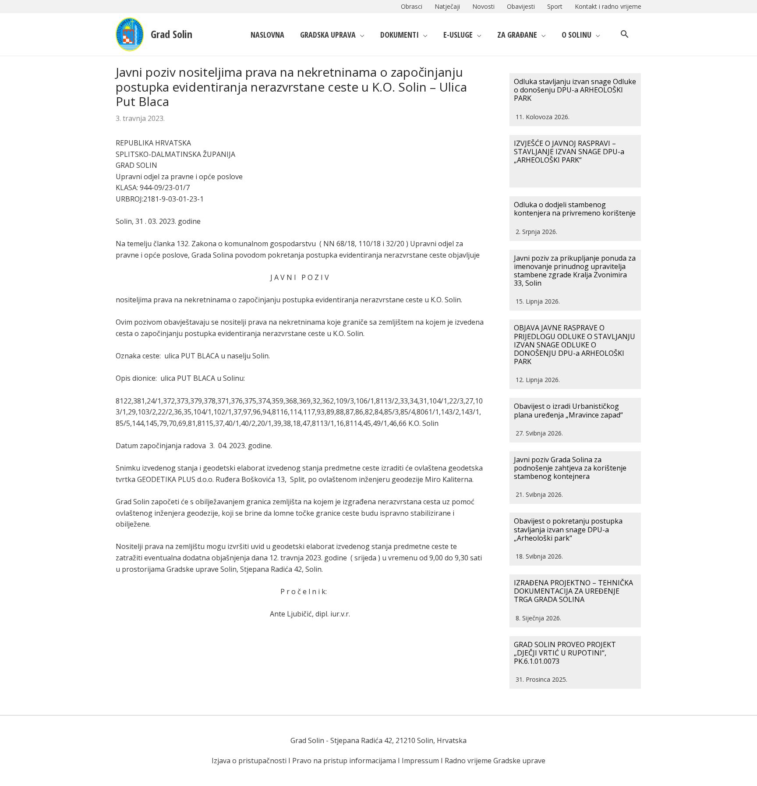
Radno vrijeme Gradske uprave (495, 760)
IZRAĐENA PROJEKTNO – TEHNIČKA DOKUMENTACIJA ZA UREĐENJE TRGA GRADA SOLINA (573, 591)
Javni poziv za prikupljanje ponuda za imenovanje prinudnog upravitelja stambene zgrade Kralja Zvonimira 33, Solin (575, 270)
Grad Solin (171, 34)
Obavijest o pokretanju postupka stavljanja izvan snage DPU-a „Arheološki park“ (568, 529)
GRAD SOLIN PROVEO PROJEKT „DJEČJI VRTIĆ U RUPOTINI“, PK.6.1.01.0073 (565, 653)
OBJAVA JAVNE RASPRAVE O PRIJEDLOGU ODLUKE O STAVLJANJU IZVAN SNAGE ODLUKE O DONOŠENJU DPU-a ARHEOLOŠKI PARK (574, 344)
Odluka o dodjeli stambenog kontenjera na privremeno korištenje (575, 209)
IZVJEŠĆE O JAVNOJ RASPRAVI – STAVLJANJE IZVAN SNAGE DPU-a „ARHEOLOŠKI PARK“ (569, 151)
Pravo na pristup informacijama (344, 760)
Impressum (420, 760)
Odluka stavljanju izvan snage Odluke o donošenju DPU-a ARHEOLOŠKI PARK (575, 90)
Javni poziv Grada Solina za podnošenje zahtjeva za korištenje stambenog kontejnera (570, 468)
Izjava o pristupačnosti (249, 760)
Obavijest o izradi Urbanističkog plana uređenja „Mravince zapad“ (568, 410)
